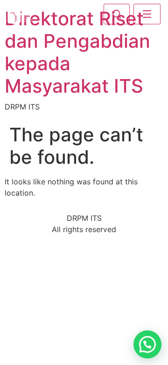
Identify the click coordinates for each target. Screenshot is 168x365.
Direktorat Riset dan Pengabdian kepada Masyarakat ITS (77, 52)
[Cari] (117, 14)
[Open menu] (147, 14)
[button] (147, 344)
